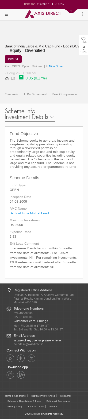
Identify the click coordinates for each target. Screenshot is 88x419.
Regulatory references (43, 395)
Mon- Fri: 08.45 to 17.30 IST (31, 325)
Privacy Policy (15, 406)
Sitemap (53, 406)
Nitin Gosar (55, 66)
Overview (11, 94)
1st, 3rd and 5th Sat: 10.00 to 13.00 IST (38, 329)
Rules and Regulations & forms (24, 401)
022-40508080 (23, 313)
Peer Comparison (64, 94)
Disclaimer (65, 395)
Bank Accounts (36, 406)
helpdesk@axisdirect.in (28, 344)
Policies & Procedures (58, 401)
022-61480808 (23, 317)
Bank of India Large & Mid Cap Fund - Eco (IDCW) (43, 46)
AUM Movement (35, 94)
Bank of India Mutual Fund (29, 213)
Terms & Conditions (15, 395)
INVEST (13, 59)
